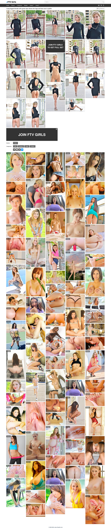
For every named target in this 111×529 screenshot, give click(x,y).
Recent (13, 5)
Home (7, 5)
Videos (31, 5)
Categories (19, 5)
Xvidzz (37, 5)
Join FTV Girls (32, 134)
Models (25, 5)
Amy (15, 143)
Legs (27, 146)
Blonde (21, 146)
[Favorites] (103, 5)
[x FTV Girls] (11, 2)
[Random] (98, 5)
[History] (101, 5)
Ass (15, 146)
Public (32, 146)
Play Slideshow (101, 8)
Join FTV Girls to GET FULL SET (55, 46)
